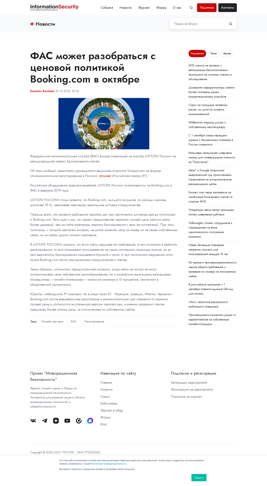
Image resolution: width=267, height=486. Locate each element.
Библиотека (108, 403)
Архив (227, 53)
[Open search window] (191, 7)
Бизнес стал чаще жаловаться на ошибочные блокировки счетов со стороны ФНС (210, 197)
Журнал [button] (144, 7)
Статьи (105, 396)
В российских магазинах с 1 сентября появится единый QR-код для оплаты (211, 289)
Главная (106, 382)
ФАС (74, 321)
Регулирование (94, 321)
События (107, 7)
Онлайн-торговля (52, 321)
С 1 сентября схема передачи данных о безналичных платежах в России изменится (211, 140)
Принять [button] (199, 477)
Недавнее (197, 53)
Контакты (227, 7)
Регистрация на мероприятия (192, 389)
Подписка (207, 7)
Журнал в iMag (111, 410)
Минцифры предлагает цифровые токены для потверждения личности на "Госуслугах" (212, 157)
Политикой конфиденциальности (109, 463)
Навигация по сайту (118, 373)
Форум (161, 7)
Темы (213, 53)
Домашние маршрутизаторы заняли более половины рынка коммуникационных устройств (211, 92)
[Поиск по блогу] (230, 24)
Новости (126, 7)
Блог (103, 424)
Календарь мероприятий (189, 382)
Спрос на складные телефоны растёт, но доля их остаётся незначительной (208, 109)
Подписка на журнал (186, 396)
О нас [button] (177, 7)
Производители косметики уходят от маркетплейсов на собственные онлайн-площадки (212, 319)
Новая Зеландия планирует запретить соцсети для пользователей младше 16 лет (208, 249)
